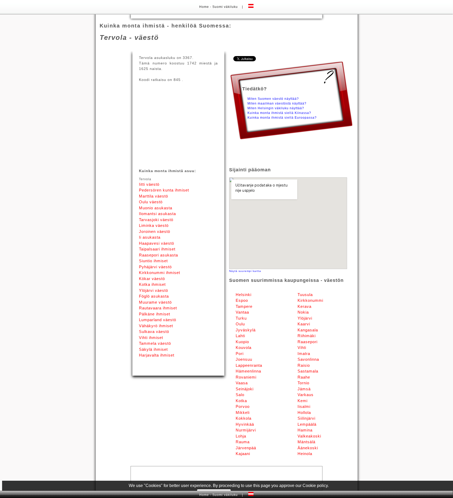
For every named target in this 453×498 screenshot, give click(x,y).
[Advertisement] (226, 16)
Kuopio (242, 342)
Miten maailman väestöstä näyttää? (276, 103)
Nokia (303, 312)
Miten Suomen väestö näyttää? (273, 99)
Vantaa (242, 312)
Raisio (304, 365)
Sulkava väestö (154, 331)
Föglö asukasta (154, 296)
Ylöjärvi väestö (153, 290)
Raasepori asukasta (158, 255)
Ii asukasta (149, 237)
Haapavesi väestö (156, 243)
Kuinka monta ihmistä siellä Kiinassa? (279, 113)
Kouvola (243, 347)
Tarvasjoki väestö (156, 219)
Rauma (243, 442)
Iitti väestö (149, 184)
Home (204, 7)
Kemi (303, 400)
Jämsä (304, 389)
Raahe (304, 377)
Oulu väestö (151, 202)
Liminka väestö (154, 225)
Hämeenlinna (248, 371)
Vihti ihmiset (151, 337)
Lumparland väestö (157, 320)
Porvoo (243, 406)
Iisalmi (304, 406)
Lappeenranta (249, 365)
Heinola (305, 453)
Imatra (304, 353)
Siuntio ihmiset (153, 261)
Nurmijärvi (246, 430)
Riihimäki (307, 335)
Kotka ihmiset (152, 284)
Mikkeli (243, 412)
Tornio (303, 383)
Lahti (240, 335)
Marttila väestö (153, 196)
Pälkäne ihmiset (154, 314)
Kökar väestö (152, 278)
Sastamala (308, 371)
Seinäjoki (245, 389)
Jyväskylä (246, 330)
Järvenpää (246, 448)
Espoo (242, 300)
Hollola (304, 412)
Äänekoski (308, 448)
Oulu (240, 324)
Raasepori (307, 342)
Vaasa (242, 383)
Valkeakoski (309, 436)
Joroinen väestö (154, 231)
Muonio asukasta (155, 208)
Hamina (305, 430)
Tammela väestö (155, 343)
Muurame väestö (155, 302)
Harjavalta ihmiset (156, 355)
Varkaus (306, 394)
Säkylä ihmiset (153, 349)
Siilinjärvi (306, 418)
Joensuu (244, 359)
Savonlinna (308, 359)
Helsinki (243, 294)
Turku (241, 318)
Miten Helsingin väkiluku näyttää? (275, 108)
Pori (240, 353)
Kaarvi (304, 324)
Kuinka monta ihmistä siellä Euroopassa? (282, 117)
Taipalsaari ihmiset (157, 249)
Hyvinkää (245, 424)
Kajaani (243, 453)
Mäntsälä (306, 442)
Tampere (244, 306)
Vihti (302, 347)
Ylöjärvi (305, 318)
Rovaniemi (246, 377)
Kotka (241, 400)
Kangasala (308, 330)
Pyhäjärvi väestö (155, 267)
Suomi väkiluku (225, 7)
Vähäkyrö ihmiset (156, 326)
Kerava (304, 306)
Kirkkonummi (310, 300)
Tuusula (305, 294)
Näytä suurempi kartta (245, 271)
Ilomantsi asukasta (157, 213)
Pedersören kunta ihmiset (164, 190)
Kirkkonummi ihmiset (159, 272)
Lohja (241, 436)
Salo (240, 394)
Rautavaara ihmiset (158, 308)
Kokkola (243, 418)
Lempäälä (307, 424)
